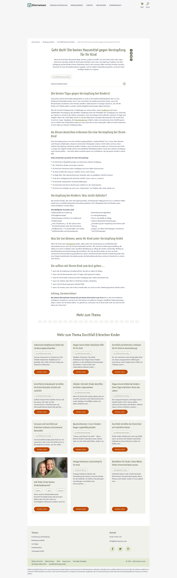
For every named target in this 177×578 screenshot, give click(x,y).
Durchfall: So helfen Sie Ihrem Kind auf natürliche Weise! (126, 425)
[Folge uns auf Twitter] (120, 549)
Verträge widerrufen (39, 564)
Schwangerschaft (115, 5)
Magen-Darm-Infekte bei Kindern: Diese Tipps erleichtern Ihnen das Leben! (126, 387)
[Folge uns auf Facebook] (112, 549)
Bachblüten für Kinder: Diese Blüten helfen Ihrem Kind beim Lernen (127, 463)
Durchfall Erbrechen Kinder (66, 42)
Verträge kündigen (80, 561)
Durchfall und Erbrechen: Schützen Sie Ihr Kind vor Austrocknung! (126, 346)
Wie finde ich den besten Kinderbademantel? (44, 484)
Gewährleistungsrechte (57, 564)
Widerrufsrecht (37, 561)
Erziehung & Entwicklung (58, 5)
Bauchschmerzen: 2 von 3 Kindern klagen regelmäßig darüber (87, 425)
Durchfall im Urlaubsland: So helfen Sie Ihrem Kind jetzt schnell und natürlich (49, 387)
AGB (58, 561)
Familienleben (101, 5)
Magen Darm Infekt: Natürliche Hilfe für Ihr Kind (88, 346)
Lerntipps (89, 5)
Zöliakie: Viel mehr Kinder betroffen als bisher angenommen (88, 386)
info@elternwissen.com (118, 541)
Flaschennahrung (80, 120)
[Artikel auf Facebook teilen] (131, 50)
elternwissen (36, 42)
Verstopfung (70, 244)
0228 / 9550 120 (115, 537)
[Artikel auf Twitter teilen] (131, 53)
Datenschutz (49, 561)
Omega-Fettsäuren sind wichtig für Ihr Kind (87, 463)
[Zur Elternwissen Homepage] (36, 5)
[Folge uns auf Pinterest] (128, 549)
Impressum (66, 561)
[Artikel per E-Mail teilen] (131, 56)
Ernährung (105, 110)
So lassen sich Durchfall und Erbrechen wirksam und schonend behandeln (48, 427)
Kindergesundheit (77, 5)
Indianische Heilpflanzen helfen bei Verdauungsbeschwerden (49, 346)
